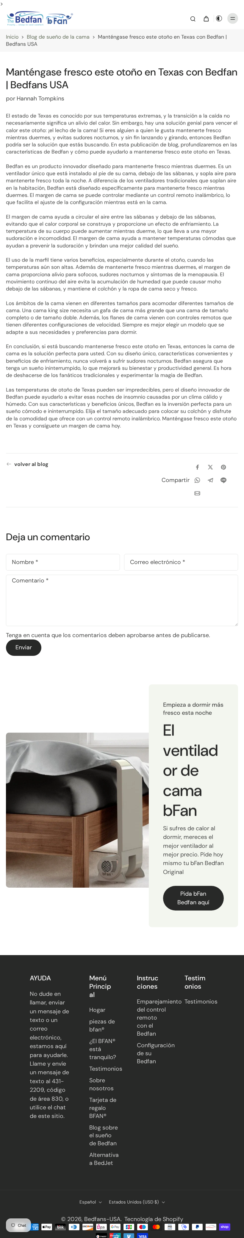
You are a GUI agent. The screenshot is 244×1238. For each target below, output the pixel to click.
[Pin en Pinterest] (223, 467)
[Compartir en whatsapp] (197, 480)
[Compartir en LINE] (223, 480)
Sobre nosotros (101, 1084)
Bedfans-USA (102, 1219)
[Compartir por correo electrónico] (197, 493)
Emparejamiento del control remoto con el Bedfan (152, 1017)
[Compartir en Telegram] (210, 480)
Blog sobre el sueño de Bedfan (103, 1135)
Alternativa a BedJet (104, 1159)
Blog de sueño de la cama (58, 37)
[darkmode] (219, 18)
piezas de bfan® (102, 1025)
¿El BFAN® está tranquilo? (102, 1049)
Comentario (30, 581)
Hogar (97, 1010)
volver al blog (31, 464)
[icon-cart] (205, 18)
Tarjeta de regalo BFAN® (102, 1108)
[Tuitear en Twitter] (210, 467)
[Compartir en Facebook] (197, 467)
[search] (192, 18)
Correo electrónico (157, 562)
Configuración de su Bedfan (152, 1053)
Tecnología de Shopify (153, 1219)
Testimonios (104, 1068)
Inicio (12, 37)
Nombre (25, 562)
